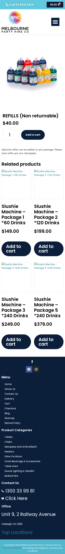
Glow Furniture (13, 456)
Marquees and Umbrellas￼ (21, 446)
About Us (10, 389)
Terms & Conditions (12, 548)
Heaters (9, 451)
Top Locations (17, 532)
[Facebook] (29, 369)
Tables (9, 437)
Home (8, 384)
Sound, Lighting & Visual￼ (19, 471)
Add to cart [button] (13, 248)
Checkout (10, 408)
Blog (7, 413)
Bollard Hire (11, 476)
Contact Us (11, 394)
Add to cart (33, 135)
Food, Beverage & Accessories (22, 461)
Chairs (8, 442)
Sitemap (10, 418)
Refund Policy (12, 423)
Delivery (9, 398)
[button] (55, 22)
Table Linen (11, 466)
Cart (7, 403)
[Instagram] (36, 369)
